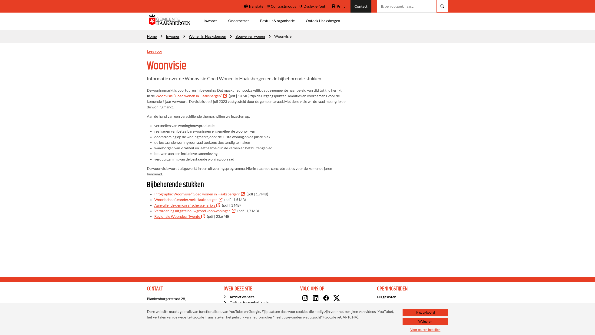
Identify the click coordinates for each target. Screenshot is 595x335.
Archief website (242, 297)
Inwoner (210, 20)
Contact (360, 6)
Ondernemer (238, 20)
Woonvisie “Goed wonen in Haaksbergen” (188, 96)
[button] (253, 6)
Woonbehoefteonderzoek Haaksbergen (186, 199)
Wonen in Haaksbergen (207, 36)
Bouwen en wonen (250, 36)
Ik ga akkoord (425, 312)
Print (341, 6)
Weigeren (425, 321)
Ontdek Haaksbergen (323, 20)
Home (152, 36)
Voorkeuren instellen (425, 330)
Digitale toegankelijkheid (249, 302)
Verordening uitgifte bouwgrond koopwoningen (192, 210)
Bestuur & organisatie (277, 20)
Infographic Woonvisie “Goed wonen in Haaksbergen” (197, 194)
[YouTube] (343, 298)
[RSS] (346, 298)
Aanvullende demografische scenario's (184, 205)
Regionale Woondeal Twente (177, 216)
